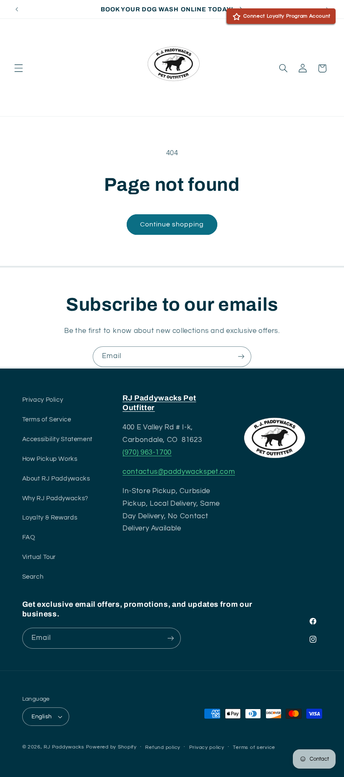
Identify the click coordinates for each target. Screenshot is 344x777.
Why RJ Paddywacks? (55, 498)
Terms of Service (46, 419)
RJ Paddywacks (64, 747)
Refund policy (162, 747)
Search (33, 577)
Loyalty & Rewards (50, 518)
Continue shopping (172, 224)
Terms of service (254, 747)
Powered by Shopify (111, 747)
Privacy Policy (42, 400)
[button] (18, 68)
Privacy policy (206, 747)
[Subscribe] (241, 356)
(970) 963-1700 (147, 452)
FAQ (28, 537)
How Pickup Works (50, 459)
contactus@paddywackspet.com (178, 472)
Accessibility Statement (57, 439)
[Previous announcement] (17, 9)
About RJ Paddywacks (56, 479)
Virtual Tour (39, 557)
